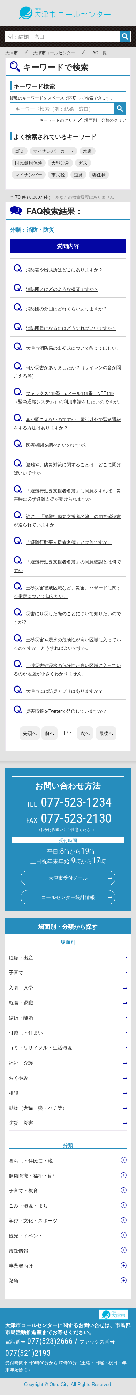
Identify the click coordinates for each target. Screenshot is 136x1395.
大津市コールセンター (54, 52)
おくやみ (18, 1077)
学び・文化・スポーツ (33, 1220)
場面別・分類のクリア (105, 120)
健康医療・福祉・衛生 (33, 1175)
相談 (13, 1092)
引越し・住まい (26, 1032)
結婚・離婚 (21, 1017)
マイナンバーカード (53, 151)
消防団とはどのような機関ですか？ (56, 289)
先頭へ (30, 733)
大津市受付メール (68, 877)
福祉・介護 (21, 1062)
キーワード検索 (34, 86)
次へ (85, 733)
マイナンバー (28, 174)
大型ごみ (60, 162)
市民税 (58, 174)
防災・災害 (21, 1122)
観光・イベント (26, 1235)
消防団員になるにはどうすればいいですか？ (65, 328)
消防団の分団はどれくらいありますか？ (60, 308)
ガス (83, 162)
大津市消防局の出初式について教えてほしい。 (67, 347)
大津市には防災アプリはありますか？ (58, 691)
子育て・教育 (23, 1190)
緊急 (13, 1280)
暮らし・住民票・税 (31, 1160)
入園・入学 (21, 987)
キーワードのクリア (58, 120)
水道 (87, 151)
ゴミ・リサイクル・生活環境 (40, 1047)
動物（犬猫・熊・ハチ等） (38, 1107)
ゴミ (19, 151)
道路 (78, 174)
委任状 (99, 174)
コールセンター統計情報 (68, 897)
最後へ (106, 733)
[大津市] (116, 1312)
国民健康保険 (28, 162)
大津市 (11, 52)
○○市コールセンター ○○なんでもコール (68, 13)
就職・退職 (21, 1002)
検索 (125, 36)
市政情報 (18, 1250)
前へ (49, 733)
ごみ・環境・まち (28, 1205)
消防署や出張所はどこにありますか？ (58, 269)
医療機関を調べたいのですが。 (51, 445)
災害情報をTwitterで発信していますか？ (60, 710)
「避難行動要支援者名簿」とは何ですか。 (63, 542)
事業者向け (21, 1265)
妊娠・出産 (21, 957)
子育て (16, 972)
